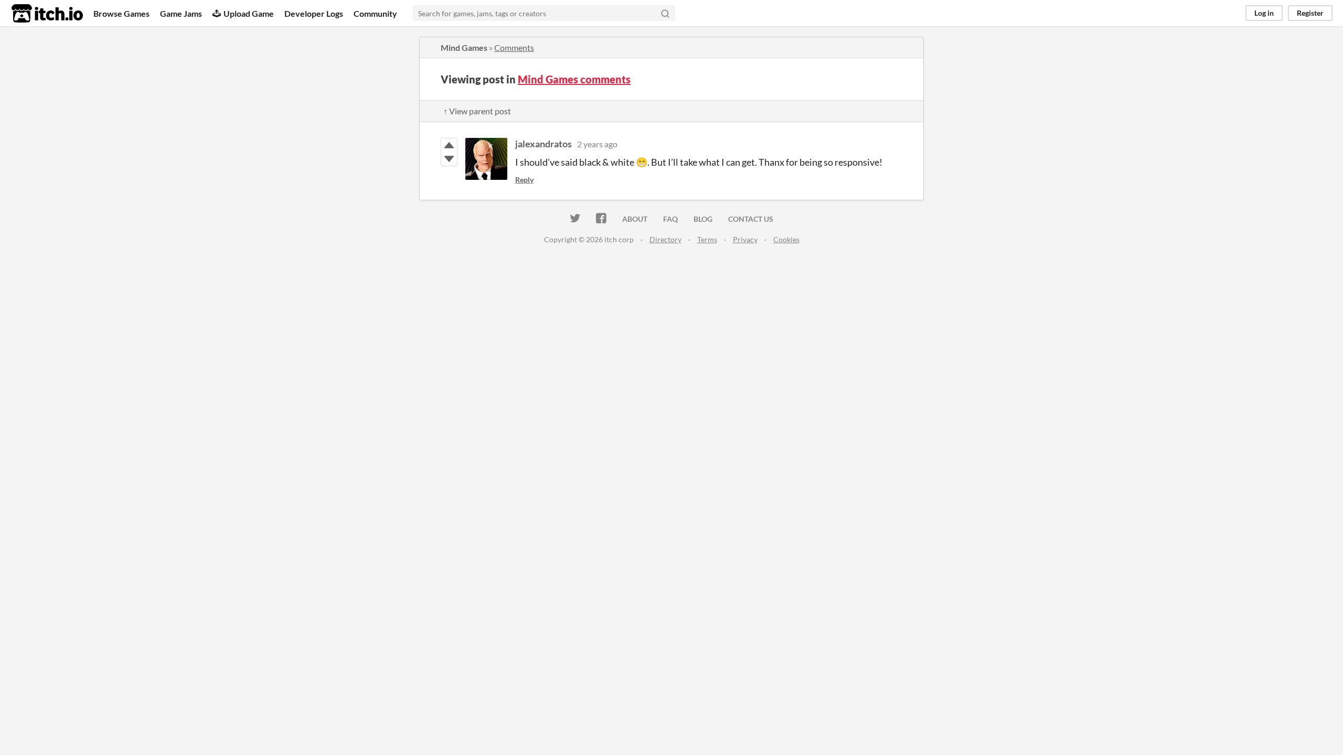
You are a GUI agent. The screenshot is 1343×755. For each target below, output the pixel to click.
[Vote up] (449, 145)
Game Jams (181, 13)
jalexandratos (543, 143)
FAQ (670, 218)
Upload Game (248, 13)
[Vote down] (449, 159)
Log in (1264, 12)
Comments (514, 47)
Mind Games (464, 47)
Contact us (750, 218)
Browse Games (121, 13)
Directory (665, 239)
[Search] (665, 13)
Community (375, 13)
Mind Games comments (574, 79)
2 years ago (597, 144)
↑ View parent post (477, 111)
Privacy (745, 239)
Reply (524, 179)
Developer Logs (313, 13)
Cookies (786, 239)
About (634, 218)
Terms (707, 239)
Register (1310, 12)
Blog (703, 218)
